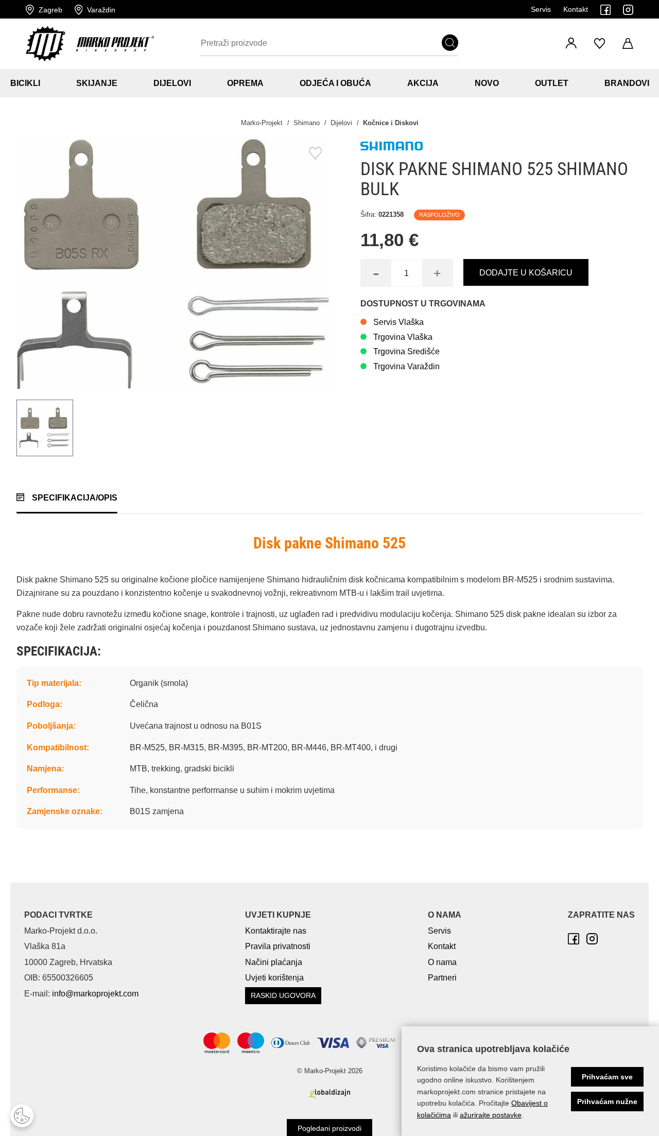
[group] (173, 264)
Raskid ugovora (283, 995)
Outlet (551, 83)
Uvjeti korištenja (274, 977)
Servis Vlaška (398, 322)
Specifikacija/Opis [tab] (74, 497)
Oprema (245, 83)
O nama (442, 962)
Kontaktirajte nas (275, 930)
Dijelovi (172, 83)
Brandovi (626, 83)
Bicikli (25, 83)
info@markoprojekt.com (95, 993)
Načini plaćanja (273, 962)
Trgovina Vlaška (402, 337)
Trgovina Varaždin (406, 366)
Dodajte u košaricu (526, 272)
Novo (487, 83)
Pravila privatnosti (277, 946)
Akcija (423, 83)
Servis (541, 9)
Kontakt (575, 9)
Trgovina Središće (406, 351)
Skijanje (96, 83)
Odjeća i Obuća (335, 83)
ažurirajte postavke (491, 1115)
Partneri (442, 977)
